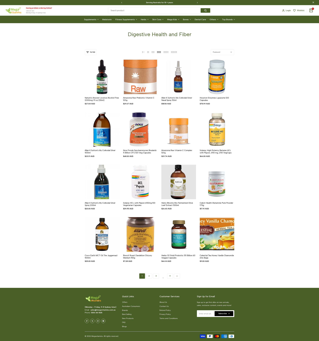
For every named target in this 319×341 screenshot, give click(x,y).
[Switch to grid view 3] (153, 52)
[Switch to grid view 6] (173, 52)
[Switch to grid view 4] (159, 52)
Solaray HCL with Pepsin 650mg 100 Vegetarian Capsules (139, 204)
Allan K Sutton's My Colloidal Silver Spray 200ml (100, 204)
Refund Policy (165, 310)
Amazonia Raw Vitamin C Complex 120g (176, 151)
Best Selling (126, 314)
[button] (99, 89)
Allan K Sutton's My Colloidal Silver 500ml (100, 151)
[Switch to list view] (143, 52)
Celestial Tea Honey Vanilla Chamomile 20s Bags (217, 256)
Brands (125, 310)
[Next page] (177, 276)
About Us (163, 302)
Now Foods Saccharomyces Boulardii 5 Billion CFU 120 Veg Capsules (140, 151)
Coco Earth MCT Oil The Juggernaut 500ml (101, 256)
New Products (128, 318)
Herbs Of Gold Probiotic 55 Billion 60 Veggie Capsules (178, 256)
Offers (124, 302)
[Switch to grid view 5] (166, 52)
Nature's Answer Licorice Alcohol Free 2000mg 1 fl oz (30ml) (102, 99)
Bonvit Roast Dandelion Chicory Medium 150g (137, 256)
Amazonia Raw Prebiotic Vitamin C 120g (138, 99)
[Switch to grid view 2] (148, 52)
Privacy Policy (165, 314)
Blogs (124, 326)
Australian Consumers (131, 306)
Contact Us (164, 306)
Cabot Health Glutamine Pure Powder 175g (216, 204)
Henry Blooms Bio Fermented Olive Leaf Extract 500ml (177, 204)
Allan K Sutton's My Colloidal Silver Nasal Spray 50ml (176, 99)
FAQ (123, 322)
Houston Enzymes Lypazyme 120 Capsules (214, 99)
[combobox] (155, 10)
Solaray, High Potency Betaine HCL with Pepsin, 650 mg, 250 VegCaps (216, 151)
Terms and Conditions (169, 318)
